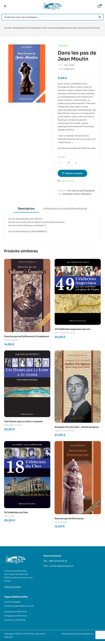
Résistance (86, 194)
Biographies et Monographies (27, 28)
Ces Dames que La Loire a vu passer (23, 421)
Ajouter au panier (74, 173)
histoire (76, 194)
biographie (68, 194)
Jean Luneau (69, 65)
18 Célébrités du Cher (16, 512)
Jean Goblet (9, 516)
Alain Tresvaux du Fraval (65, 333)
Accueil (7, 28)
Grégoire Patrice (11, 340)
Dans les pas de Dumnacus (69, 518)
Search (100, 17)
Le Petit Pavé (27, 633)
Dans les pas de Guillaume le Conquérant (26, 336)
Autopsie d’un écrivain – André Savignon (77, 427)
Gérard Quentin (61, 522)
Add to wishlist (67, 181)
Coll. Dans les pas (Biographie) (57, 28)
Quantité (61, 157)
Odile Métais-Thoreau (13, 425)
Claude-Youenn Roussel (64, 431)
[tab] (26, 209)
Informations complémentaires (65, 208)
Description (26, 208)
